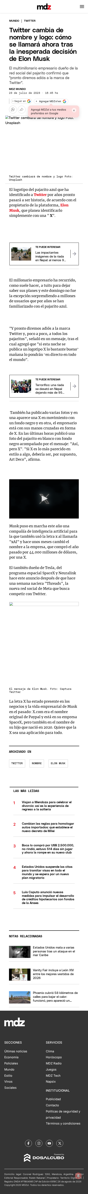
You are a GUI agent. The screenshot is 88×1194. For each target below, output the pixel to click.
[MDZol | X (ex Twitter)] (59, 1143)
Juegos (51, 1069)
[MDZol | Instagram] (39, 1143)
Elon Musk (58, 763)
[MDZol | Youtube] (49, 1143)
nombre (37, 763)
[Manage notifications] (78, 1176)
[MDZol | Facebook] (28, 1143)
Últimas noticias (15, 1051)
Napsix (51, 1081)
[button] (82, 6)
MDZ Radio (54, 1063)
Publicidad (53, 1099)
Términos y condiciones (63, 1123)
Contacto (52, 1105)
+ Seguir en (19, 101)
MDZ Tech (53, 1076)
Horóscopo (54, 1057)
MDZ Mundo (17, 89)
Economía (11, 1057)
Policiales (11, 1063)
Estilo (8, 1076)
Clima (50, 1051)
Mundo (14, 21)
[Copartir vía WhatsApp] (13, 109)
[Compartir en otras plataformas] (22, 109)
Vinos (8, 1081)
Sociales (10, 1088)
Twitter (40, 195)
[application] (44, 499)
